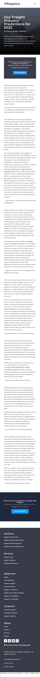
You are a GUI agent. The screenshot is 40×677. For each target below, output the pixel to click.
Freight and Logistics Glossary (14, 593)
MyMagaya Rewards (10, 613)
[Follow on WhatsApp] (17, 640)
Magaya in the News (10, 589)
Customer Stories (9, 586)
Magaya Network (9, 560)
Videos (6, 577)
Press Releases (9, 580)
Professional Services (11, 563)
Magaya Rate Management (13, 543)
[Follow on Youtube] (13, 640)
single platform (10, 309)
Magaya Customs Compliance (14, 546)
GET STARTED (20, 73)
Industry (22, 31)
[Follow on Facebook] (5, 640)
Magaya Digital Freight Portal (13, 540)
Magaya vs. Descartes (11, 599)
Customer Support (10, 610)
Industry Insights (9, 583)
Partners (7, 633)
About (6, 626)
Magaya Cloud (8, 557)
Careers (6, 636)
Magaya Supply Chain (11, 537)
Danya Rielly (12, 31)
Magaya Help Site (10, 616)
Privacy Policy (9, 667)
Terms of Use (8, 663)
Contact (6, 630)
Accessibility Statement (12, 659)
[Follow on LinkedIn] (9, 640)
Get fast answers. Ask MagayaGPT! (18, 645)
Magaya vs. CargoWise (11, 596)
